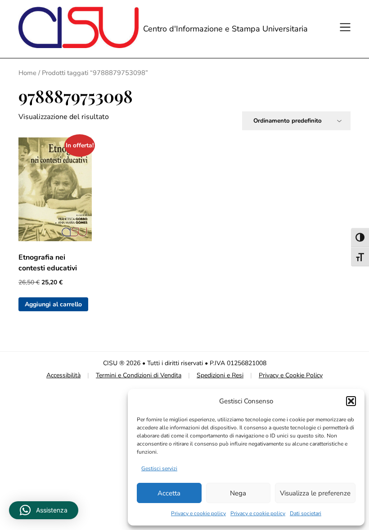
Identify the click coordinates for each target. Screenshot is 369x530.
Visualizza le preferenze (315, 493)
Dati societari (305, 513)
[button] (351, 401)
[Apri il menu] (344, 28)
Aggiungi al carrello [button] (53, 304)
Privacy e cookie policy (198, 513)
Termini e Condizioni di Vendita (138, 375)
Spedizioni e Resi (220, 375)
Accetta (169, 493)
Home (27, 72)
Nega (238, 493)
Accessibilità (63, 375)
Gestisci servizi (159, 468)
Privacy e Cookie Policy (291, 375)
